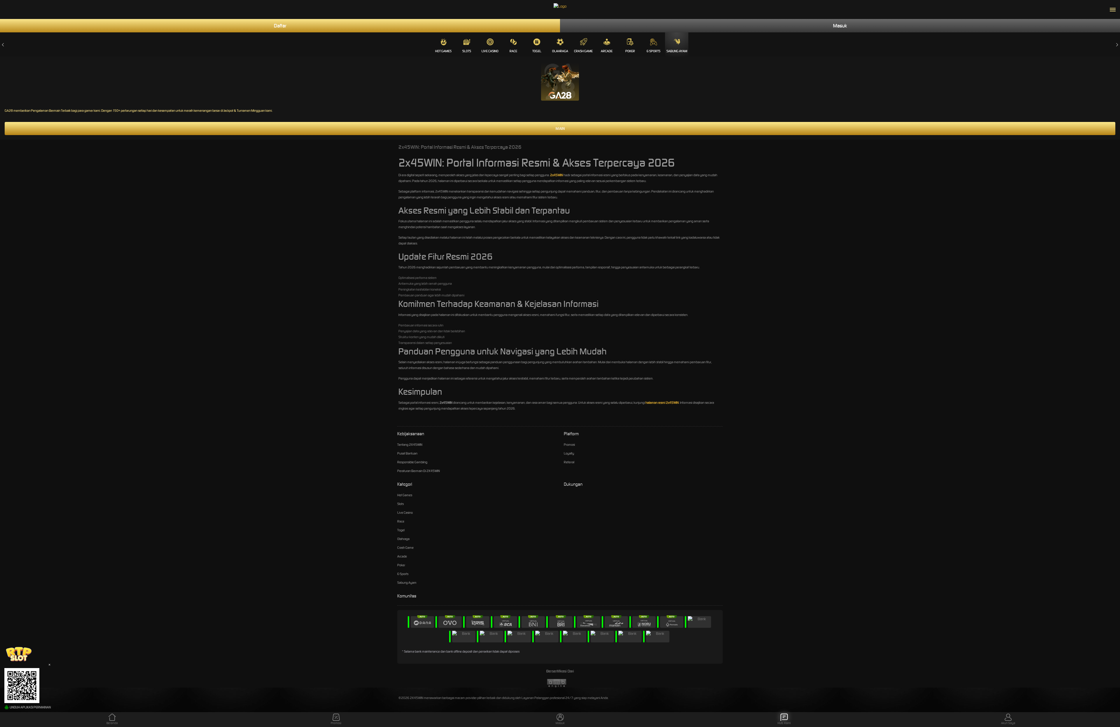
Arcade (606, 51)
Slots (466, 51)
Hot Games (443, 51)
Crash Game (583, 51)
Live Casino (490, 51)
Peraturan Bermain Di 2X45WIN (418, 471)
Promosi (569, 445)
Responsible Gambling (412, 462)
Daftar (280, 25)
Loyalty (569, 453)
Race (513, 51)
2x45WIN (556, 175)
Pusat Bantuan (407, 453)
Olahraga (560, 51)
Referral (569, 462)
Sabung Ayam (676, 51)
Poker (630, 51)
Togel (536, 51)
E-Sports (653, 51)
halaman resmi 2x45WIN (662, 403)
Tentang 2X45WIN (409, 445)
